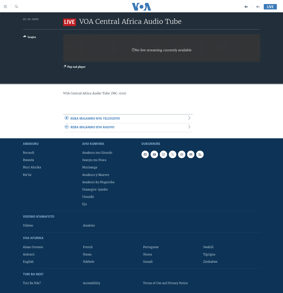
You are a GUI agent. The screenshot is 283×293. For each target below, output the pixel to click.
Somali (148, 261)
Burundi (28, 152)
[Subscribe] (190, 154)
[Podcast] (181, 154)
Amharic (29, 254)
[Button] (29, 37)
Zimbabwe (210, 261)
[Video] (246, 7)
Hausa (87, 254)
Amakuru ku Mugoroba (98, 182)
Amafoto (89, 225)
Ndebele (88, 261)
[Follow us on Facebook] (145, 154)
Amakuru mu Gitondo (97, 152)
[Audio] (258, 7)
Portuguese (151, 247)
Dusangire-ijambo (95, 189)
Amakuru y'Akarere (95, 174)
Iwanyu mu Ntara (94, 160)
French (88, 247)
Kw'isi (27, 174)
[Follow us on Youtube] (154, 154)
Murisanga (89, 167)
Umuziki (88, 196)
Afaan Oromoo (33, 247)
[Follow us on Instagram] (163, 154)
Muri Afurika (32, 167)
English (28, 261)
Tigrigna (209, 254)
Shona (147, 254)
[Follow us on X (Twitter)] (172, 154)
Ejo (84, 204)
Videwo (28, 225)
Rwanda (28, 160)
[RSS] (199, 154)
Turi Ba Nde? (32, 283)
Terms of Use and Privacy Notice (165, 283)
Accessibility (91, 283)
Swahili (208, 247)
